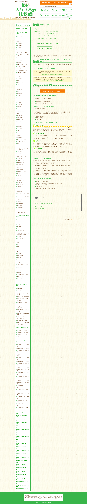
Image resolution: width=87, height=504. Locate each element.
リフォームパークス (21, 212)
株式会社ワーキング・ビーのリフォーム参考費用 (46, 38)
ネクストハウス (20, 210)
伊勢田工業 (19, 158)
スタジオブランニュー (21, 151)
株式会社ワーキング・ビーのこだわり (44, 46)
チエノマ (19, 201)
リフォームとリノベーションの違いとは (23, 307)
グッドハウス (20, 93)
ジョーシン (19, 41)
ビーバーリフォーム (21, 36)
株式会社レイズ (20, 62)
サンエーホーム (20, 182)
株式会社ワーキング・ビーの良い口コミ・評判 (46, 33)
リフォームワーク (20, 115)
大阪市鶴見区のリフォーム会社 (23, 377)
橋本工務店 (19, 137)
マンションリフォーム (21, 270)
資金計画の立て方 (20, 290)
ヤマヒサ (19, 106)
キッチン (19, 224)
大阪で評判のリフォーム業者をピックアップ (44, 203)
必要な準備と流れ (20, 288)
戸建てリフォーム (20, 272)
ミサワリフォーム (20, 117)
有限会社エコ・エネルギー (22, 153)
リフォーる (19, 45)
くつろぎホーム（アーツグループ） (23, 55)
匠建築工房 (19, 191)
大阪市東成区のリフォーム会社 (23, 373)
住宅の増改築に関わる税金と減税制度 (23, 299)
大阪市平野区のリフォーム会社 (23, 394)
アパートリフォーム (21, 278)
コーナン (19, 39)
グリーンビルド (20, 178)
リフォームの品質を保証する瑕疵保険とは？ (23, 323)
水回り (18, 262)
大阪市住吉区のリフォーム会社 (23, 397)
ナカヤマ (19, 84)
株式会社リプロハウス (21, 164)
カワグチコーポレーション (22, 52)
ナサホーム (19, 89)
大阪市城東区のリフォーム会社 (23, 364)
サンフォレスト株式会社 (22, 132)
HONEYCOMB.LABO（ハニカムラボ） (23, 73)
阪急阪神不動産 (20, 111)
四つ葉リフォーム (20, 180)
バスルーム (19, 226)
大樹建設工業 (20, 207)
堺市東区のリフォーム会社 (22, 332)
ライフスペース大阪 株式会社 (23, 57)
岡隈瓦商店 (19, 126)
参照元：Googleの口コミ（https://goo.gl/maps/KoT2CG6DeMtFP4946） (52, 80)
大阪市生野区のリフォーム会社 (23, 370)
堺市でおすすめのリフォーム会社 (22, 327)
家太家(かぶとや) (20, 203)
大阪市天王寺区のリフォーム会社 (23, 355)
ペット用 (19, 236)
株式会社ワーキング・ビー (22, 205)
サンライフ (19, 91)
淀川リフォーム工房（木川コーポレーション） (23, 194)
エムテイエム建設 (20, 160)
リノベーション (20, 222)
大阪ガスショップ (20, 47)
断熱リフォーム (20, 257)
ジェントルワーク (20, 184)
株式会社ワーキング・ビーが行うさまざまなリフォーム (48, 43)
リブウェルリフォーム (21, 139)
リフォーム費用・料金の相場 (23, 296)
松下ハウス (19, 167)
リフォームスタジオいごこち (23, 143)
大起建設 (19, 135)
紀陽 (18, 188)
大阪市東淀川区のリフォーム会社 (23, 408)
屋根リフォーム (20, 281)
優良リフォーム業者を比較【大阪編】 (21, 1)
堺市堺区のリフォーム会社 (22, 336)
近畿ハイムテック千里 (21, 156)
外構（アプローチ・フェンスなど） (23, 241)
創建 (18, 80)
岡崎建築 (19, 76)
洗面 (18, 248)
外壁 (18, 246)
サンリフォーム (20, 82)
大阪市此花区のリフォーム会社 (23, 345)
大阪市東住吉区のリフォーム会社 (23, 390)
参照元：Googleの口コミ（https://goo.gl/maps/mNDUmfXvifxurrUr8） (52, 74)
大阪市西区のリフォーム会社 (23, 348)
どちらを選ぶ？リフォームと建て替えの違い (23, 303)
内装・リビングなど (21, 230)
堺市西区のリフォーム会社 (22, 330)
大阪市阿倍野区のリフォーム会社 (23, 401)
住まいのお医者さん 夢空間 (22, 64)
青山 (18, 113)
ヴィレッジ (19, 102)
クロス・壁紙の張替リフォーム (23, 265)
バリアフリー (20, 253)
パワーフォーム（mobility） (22, 100)
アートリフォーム (20, 97)
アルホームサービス (21, 141)
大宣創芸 (19, 146)
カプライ (19, 186)
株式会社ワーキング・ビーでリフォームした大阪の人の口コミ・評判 (49, 31)
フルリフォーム (20, 219)
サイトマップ (69, 18)
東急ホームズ (20, 119)
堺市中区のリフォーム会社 (22, 334)
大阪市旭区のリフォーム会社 (23, 367)
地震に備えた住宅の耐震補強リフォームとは (23, 314)
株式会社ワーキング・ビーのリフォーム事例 (45, 40)
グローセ (19, 130)
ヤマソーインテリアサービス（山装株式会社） (23, 149)
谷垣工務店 (19, 121)
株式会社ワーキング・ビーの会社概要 (44, 48)
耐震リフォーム (20, 255)
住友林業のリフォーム (21, 171)
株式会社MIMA (20, 169)
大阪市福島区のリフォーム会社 (23, 351)
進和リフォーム (20, 175)
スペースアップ (20, 87)
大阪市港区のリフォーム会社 (23, 361)
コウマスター (20, 199)
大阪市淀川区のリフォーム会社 (23, 383)
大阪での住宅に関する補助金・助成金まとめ (22, 317)
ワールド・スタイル (21, 49)
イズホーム (19, 108)
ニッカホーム (20, 104)
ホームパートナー (20, 95)
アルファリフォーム (21, 128)
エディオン (19, 43)
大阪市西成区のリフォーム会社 (23, 386)
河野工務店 (19, 60)
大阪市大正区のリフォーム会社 (23, 358)
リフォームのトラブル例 (22, 320)
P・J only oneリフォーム (22, 70)
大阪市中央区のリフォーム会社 (23, 404)
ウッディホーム (20, 78)
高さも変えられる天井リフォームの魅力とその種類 (23, 234)
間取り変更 (19, 267)
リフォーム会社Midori (21, 173)
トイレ (18, 228)
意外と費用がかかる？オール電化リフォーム (23, 310)
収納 (18, 244)
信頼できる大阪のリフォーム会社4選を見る (52, 91)
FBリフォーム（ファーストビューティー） (23, 67)
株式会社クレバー (20, 162)
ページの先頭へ (68, 219)
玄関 (18, 251)
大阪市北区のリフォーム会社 (23, 380)
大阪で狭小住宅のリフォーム (23, 274)
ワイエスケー (20, 124)
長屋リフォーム (20, 276)
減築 (18, 259)
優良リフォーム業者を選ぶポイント (23, 294)
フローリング (20, 238)
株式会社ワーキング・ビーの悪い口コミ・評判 (46, 35)
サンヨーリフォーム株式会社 (23, 196)
